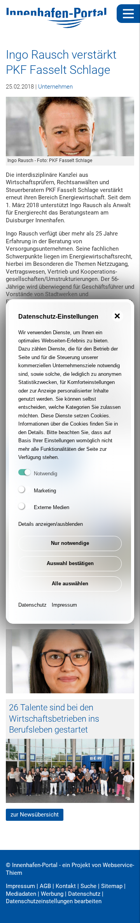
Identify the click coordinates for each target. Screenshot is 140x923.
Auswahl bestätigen (70, 563)
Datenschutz (32, 605)
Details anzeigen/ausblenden (50, 524)
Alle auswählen (70, 583)
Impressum (64, 605)
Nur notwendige (70, 543)
